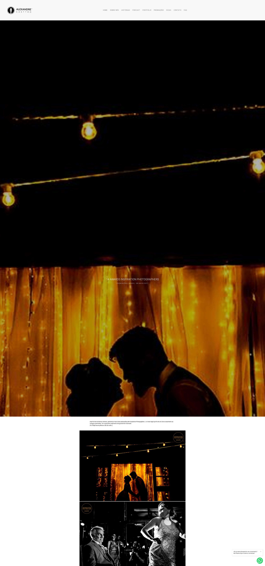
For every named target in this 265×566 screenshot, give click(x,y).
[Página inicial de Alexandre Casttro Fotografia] (19, 10)
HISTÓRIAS (125, 10)
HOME (105, 10)
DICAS (168, 10)
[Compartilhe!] (132, 498)
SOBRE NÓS (114, 10)
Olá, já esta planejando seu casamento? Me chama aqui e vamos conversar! (245, 552)
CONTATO (177, 10)
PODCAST (136, 10)
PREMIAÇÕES (159, 10)
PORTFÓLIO (147, 10)
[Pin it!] (139, 498)
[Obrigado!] (126, 498)
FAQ (185, 10)
